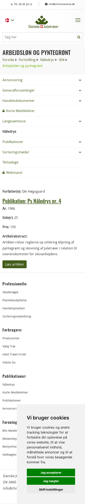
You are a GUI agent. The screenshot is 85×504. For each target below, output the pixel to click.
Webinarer (14, 172)
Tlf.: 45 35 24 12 (27, 4)
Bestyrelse (9, 446)
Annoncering (12, 80)
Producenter (11, 338)
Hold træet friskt (14, 354)
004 (61, 59)
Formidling (27, 59)
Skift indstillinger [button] (51, 489)
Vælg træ (8, 346)
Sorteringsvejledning (16, 316)
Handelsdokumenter (18, 100)
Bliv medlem (11, 431)
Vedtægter (9, 454)
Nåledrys (47, 59)
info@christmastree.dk (62, 4)
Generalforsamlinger (18, 90)
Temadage (10, 162)
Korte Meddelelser (20, 110)
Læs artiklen (14, 264)
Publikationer (12, 141)
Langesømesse (14, 121)
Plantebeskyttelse (14, 300)
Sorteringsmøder (15, 152)
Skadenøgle (10, 292)
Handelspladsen (13, 308)
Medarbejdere (12, 439)
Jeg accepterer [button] (50, 472)
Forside (8, 59)
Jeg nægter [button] (51, 481)
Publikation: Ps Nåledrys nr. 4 (31, 201)
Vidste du (9, 362)
